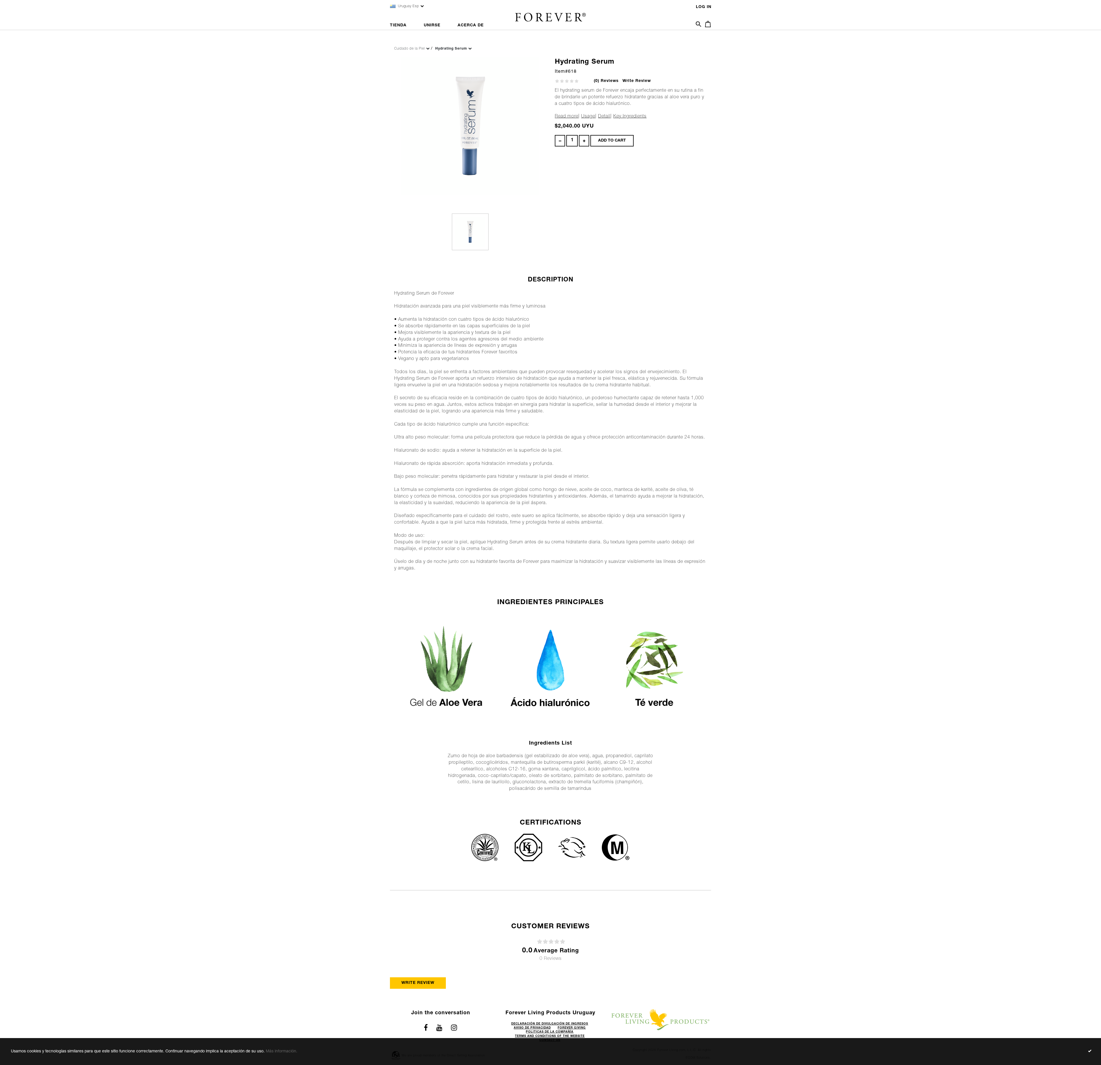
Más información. (281, 1052)
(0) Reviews (606, 81)
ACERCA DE (471, 26)
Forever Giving (572, 1028)
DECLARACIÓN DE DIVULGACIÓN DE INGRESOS (549, 1024)
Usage (588, 116)
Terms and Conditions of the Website (550, 1036)
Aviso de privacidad (532, 1028)
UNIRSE (432, 26)
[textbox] (572, 140)
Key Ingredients (630, 116)
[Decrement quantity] (560, 140)
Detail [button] (604, 116)
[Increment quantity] (584, 140)
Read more (566, 116)
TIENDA (398, 26)
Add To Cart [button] (612, 141)
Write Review (636, 81)
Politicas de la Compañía (549, 1032)
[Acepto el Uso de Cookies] (1089, 1051)
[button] (706, 23)
